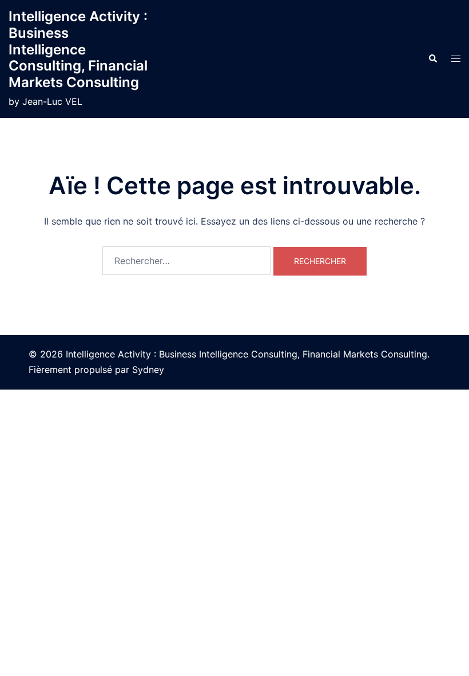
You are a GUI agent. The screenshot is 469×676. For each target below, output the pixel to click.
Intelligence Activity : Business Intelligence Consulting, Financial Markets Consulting (78, 49)
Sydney (148, 369)
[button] (432, 59)
